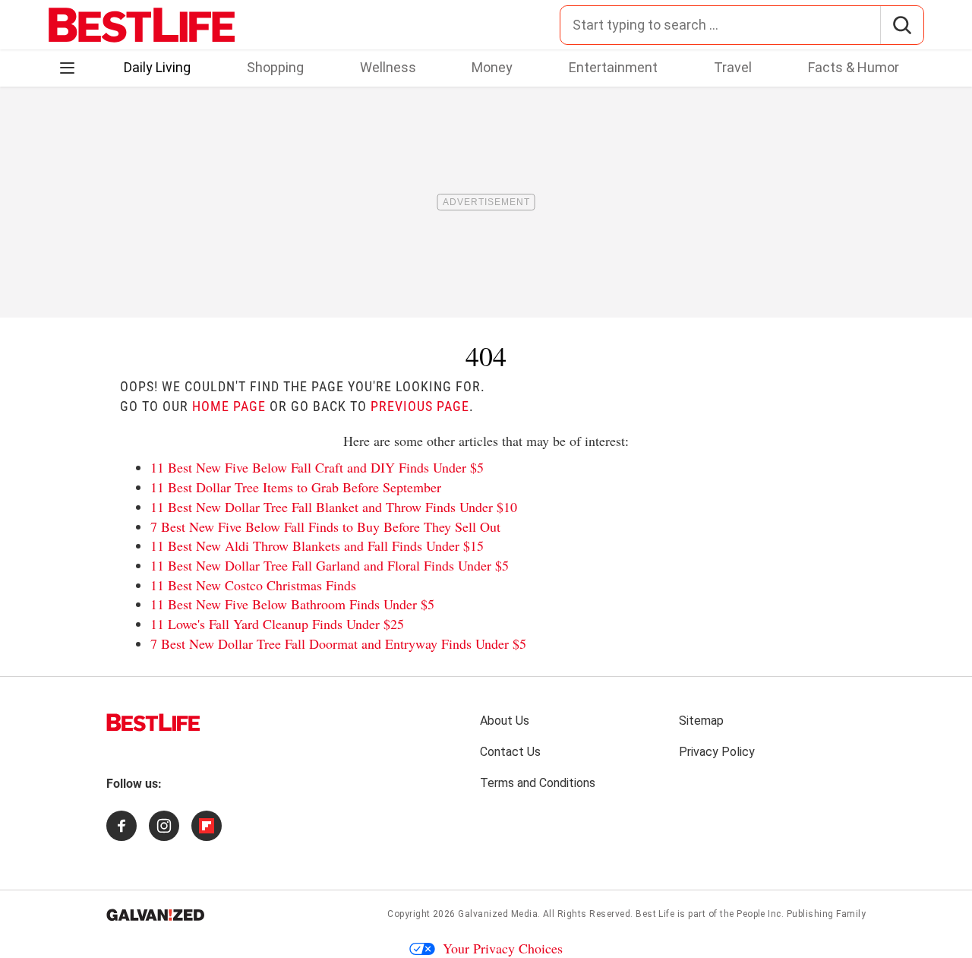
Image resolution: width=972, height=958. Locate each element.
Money (492, 67)
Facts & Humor (853, 67)
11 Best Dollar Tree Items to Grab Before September (295, 487)
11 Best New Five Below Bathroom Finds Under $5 (292, 604)
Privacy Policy (717, 752)
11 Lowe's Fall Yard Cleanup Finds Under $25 (277, 624)
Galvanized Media (498, 914)
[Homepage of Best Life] (153, 722)
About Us (504, 720)
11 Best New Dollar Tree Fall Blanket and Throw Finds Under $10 (333, 507)
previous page (420, 406)
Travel (733, 67)
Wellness (388, 67)
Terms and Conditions (537, 783)
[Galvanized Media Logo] (155, 915)
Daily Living (157, 67)
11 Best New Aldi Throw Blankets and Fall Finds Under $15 (317, 545)
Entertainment (613, 67)
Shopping (275, 67)
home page (229, 406)
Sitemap (701, 720)
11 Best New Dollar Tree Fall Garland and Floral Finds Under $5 (329, 565)
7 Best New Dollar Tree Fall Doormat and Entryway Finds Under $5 (338, 643)
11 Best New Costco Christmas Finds (253, 585)
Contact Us (510, 752)
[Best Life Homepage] (141, 25)
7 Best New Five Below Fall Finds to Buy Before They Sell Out (325, 526)
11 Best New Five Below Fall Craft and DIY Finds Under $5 (317, 467)
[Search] (901, 25)
